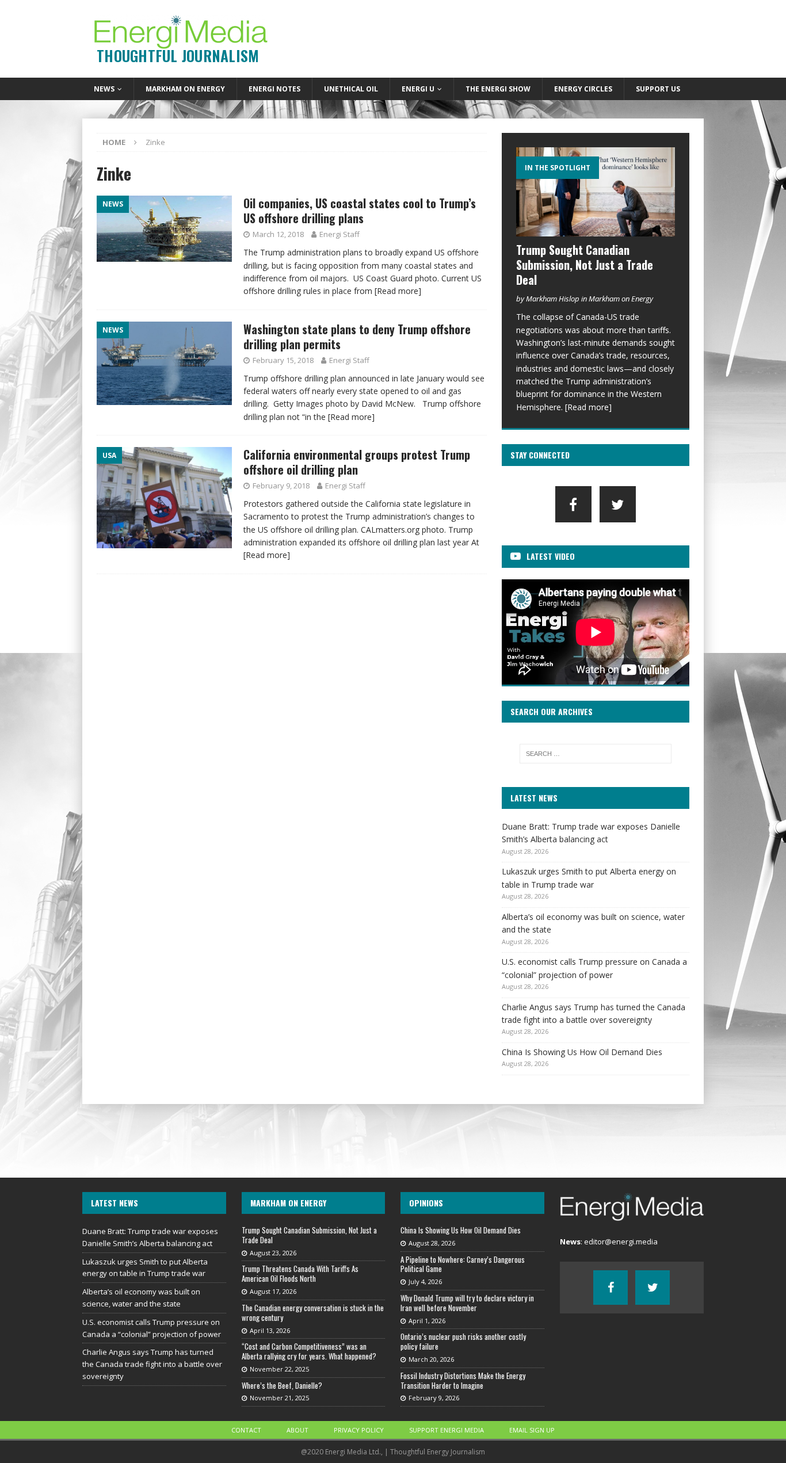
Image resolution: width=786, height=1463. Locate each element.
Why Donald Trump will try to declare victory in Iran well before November (467, 1302)
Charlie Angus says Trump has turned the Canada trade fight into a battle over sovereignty (152, 1364)
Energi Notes (274, 89)
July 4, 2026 (425, 1281)
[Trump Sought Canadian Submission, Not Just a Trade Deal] (595, 191)
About (297, 1430)
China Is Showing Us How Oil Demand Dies (582, 1051)
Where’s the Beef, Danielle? (282, 1385)
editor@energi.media (621, 1241)
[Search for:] (595, 753)
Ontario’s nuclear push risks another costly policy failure (463, 1341)
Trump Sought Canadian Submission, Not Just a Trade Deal (584, 264)
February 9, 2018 (281, 485)
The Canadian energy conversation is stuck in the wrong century (313, 1312)
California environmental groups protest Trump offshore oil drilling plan (356, 462)
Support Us (658, 89)
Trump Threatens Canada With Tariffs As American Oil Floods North (300, 1273)
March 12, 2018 (278, 234)
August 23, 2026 (273, 1252)
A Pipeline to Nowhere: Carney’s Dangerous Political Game (462, 1264)
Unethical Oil (351, 89)
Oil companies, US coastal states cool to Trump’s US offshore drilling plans (359, 210)
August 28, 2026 (432, 1243)
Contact (246, 1430)
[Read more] (398, 290)
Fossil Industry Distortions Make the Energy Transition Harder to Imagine (462, 1380)
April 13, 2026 (270, 1330)
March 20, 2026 (431, 1359)
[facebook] (573, 504)
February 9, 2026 (434, 1397)
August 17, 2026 (273, 1291)
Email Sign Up (532, 1430)
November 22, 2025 (279, 1369)
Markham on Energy (185, 89)
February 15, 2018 (283, 360)
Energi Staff (339, 234)
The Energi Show (498, 89)
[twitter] (618, 504)
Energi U (418, 89)
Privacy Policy (359, 1430)
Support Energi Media (446, 1430)
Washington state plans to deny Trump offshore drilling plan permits (357, 336)
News (104, 89)
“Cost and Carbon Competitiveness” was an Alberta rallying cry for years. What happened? (309, 1351)
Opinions (426, 1203)
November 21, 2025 (279, 1397)
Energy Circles (583, 89)
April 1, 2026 (427, 1320)
